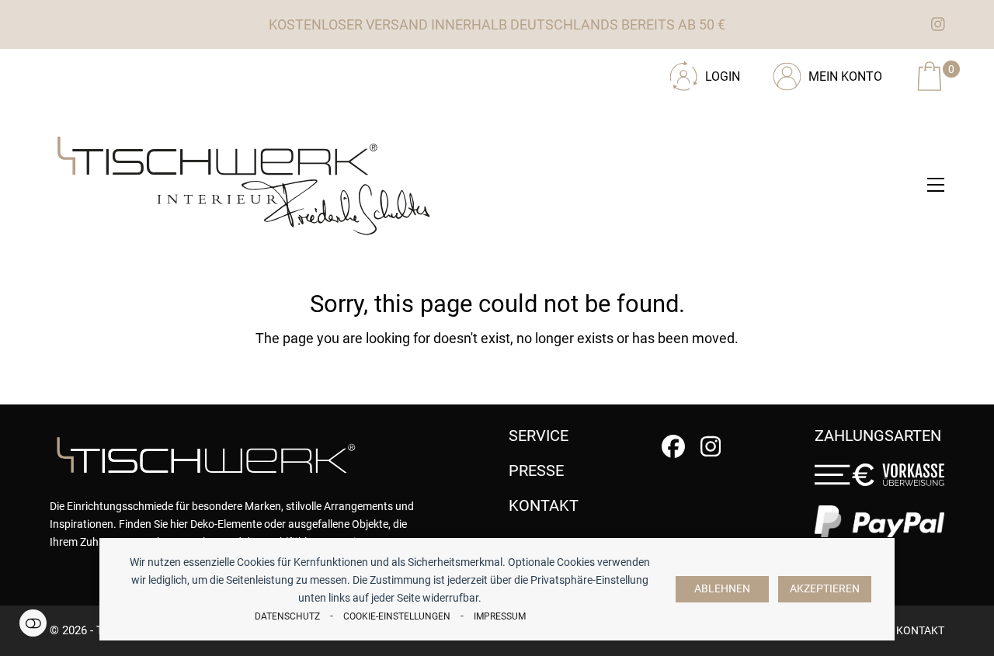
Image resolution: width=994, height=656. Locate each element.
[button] (935, 185)
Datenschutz (287, 616)
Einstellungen (33, 623)
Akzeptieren (825, 588)
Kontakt (920, 630)
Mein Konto (845, 76)
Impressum (500, 616)
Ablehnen (722, 588)
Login (722, 76)
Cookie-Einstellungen (396, 616)
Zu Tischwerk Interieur (154, 71)
